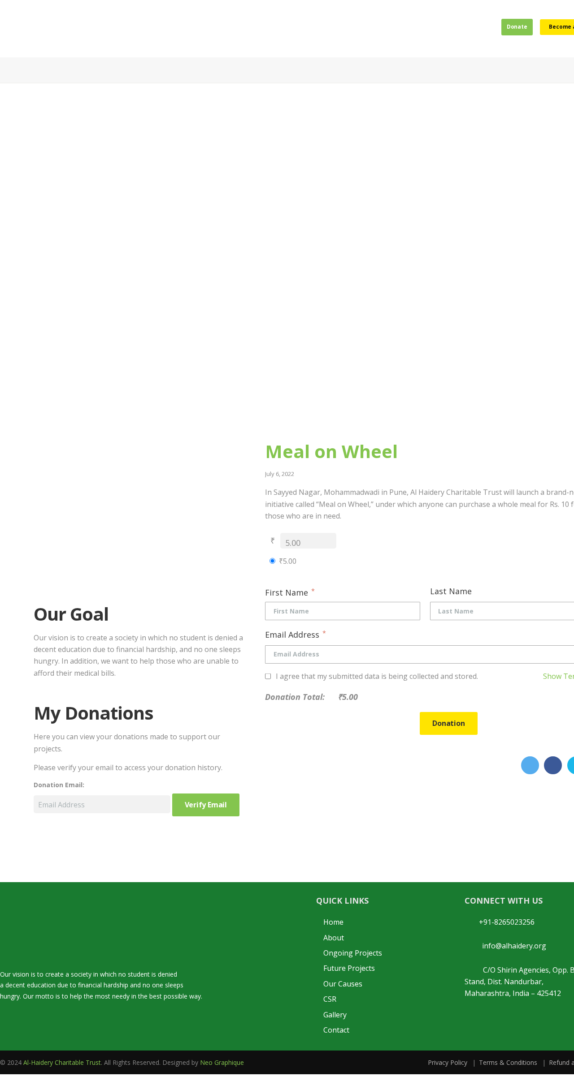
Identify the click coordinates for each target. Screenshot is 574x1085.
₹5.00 (287, 561)
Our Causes (342, 984)
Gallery (335, 1015)
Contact (336, 1030)
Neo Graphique (222, 1062)
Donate (503, 28)
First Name (289, 591)
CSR (329, 999)
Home (333, 922)
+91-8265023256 (504, 922)
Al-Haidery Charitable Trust (62, 1062)
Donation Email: (59, 785)
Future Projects (349, 968)
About (333, 938)
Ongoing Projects (352, 953)
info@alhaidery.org (511, 946)
